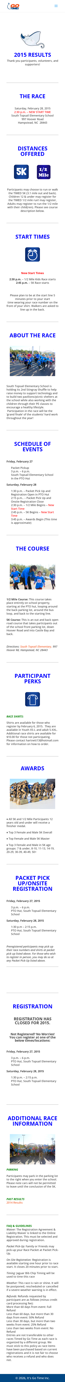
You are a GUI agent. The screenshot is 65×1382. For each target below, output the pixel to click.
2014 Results (14, 1202)
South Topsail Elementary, (36, 646)
